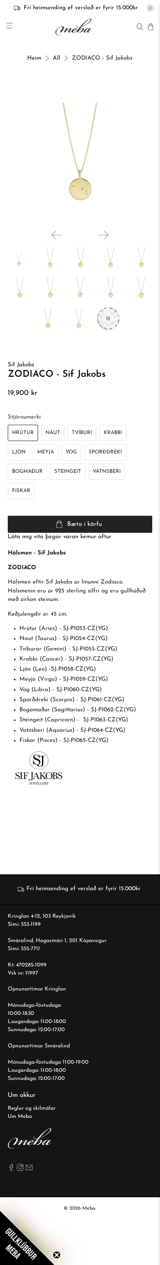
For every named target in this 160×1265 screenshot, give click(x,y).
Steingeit (67, 471)
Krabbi (113, 432)
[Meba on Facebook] (11, 1169)
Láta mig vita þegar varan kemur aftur (59, 537)
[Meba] (74, 27)
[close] (150, 8)
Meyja (45, 452)
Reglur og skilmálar (32, 1108)
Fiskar (21, 490)
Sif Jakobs (21, 365)
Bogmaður (27, 471)
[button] (27, 1238)
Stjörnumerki (24, 417)
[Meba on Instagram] (20, 1169)
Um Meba (20, 1116)
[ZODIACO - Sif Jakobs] (80, 151)
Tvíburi (82, 432)
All (56, 58)
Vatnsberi (107, 471)
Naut (52, 432)
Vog (71, 452)
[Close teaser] (57, 1255)
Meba (88, 1208)
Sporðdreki (105, 452)
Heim (34, 58)
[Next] (103, 235)
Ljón (19, 452)
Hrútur (23, 432)
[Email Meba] (29, 1169)
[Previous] (57, 235)
